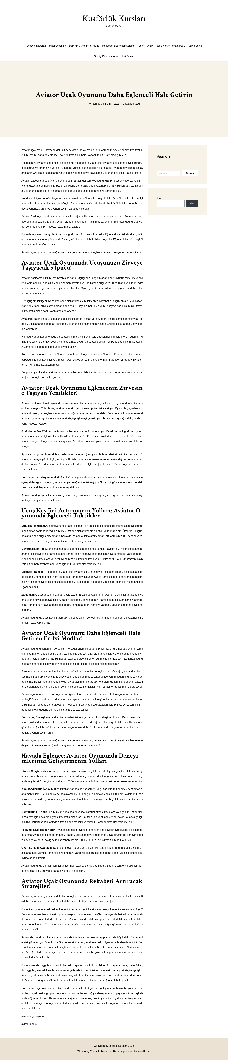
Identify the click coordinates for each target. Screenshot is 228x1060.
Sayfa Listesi (195, 45)
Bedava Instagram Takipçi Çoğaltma (46, 45)
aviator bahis (29, 1024)
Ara (159, 198)
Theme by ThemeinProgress (94, 1051)
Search (163, 156)
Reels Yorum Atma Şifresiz (170, 45)
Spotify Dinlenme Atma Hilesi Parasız (114, 56)
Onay (150, 45)
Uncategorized (131, 103)
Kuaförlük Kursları (114, 20)
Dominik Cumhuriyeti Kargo (84, 45)
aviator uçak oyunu (32, 1016)
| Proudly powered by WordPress (131, 1051)
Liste (141, 45)
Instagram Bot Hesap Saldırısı (118, 45)
